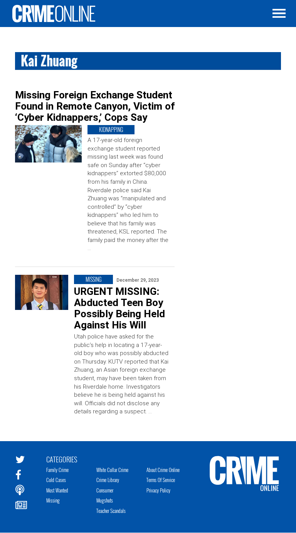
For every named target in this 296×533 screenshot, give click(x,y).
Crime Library (107, 480)
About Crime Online (163, 470)
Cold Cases (56, 480)
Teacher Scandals (111, 510)
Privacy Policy (158, 490)
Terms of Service (160, 480)
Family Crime (57, 470)
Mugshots (104, 500)
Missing (53, 500)
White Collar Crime (112, 470)
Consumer (104, 490)
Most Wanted (57, 490)
